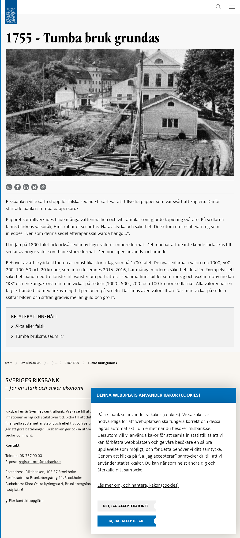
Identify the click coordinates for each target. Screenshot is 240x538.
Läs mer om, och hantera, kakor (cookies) (138, 485)
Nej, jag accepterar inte (126, 506)
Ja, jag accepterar (126, 521)
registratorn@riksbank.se (40, 461)
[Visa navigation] (232, 7)
